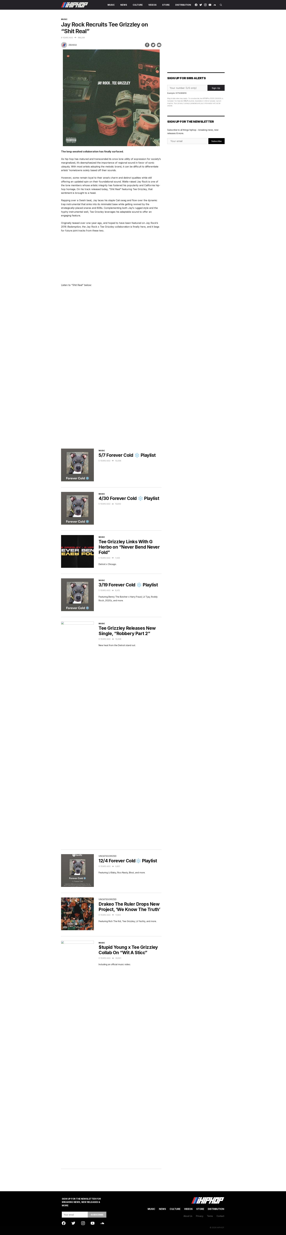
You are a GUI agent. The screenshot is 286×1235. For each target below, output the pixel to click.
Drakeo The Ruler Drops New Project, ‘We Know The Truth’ (129, 906)
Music (111, 5)
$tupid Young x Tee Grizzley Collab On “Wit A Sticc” (128, 949)
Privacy (199, 1216)
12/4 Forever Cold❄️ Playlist (128, 860)
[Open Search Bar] (221, 5)
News (123, 5)
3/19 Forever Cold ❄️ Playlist (128, 584)
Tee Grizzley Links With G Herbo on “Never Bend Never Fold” (129, 547)
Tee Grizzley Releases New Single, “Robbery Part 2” (127, 630)
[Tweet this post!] (153, 45)
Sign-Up (216, 88)
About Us (188, 1216)
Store (166, 5)
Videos (152, 5)
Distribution (183, 5)
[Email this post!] (159, 45)
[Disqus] (111, 401)
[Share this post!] (147, 45)
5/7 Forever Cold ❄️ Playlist (127, 455)
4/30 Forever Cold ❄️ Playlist (129, 498)
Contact (220, 1216)
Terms (210, 1216)
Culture (138, 5)
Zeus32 (73, 45)
